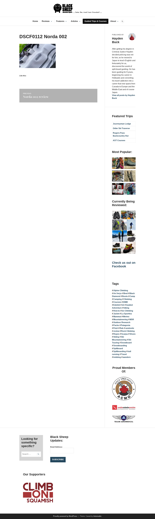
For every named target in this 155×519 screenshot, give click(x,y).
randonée (129, 328)
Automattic (97, 516)
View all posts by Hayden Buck (123, 96)
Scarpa (124, 334)
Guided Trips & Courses (96, 21)
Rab (121, 328)
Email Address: (56, 447)
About (113, 21)
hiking (126, 308)
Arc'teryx (117, 293)
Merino (126, 317)
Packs (116, 325)
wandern (127, 357)
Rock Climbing (128, 331)
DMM (125, 302)
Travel (124, 354)
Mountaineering (120, 319)
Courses (117, 302)
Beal (126, 293)
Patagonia (125, 325)
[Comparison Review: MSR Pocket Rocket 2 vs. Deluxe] (118, 189)
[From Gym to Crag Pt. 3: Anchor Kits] (130, 176)
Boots (125, 296)
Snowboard (126, 343)
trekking (117, 357)
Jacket (116, 314)
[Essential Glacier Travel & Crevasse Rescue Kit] (118, 176)
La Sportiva (126, 314)
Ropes (116, 334)
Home (35, 21)
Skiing (116, 337)
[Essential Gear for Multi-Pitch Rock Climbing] (130, 189)
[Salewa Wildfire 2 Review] (130, 163)
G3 (123, 305)
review (116, 331)
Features (60, 21)
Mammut (117, 317)
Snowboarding (120, 346)
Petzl (115, 328)
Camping (117, 299)
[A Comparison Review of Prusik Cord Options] (118, 163)
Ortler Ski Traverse (121, 128)
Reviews (46, 21)
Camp (132, 296)
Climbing (128, 299)
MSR (132, 319)
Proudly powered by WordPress (65, 516)
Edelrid (116, 305)
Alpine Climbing (120, 290)
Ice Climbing (127, 311)
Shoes (133, 334)
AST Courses (119, 140)
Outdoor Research (121, 322)
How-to (116, 311)
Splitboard (118, 348)
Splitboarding (119, 351)
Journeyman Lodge (122, 124)
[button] (116, 215)
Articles (74, 21)
